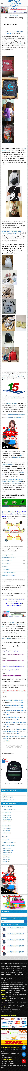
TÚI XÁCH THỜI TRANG (8, 842)
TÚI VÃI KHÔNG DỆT (8, 850)
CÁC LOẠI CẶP (6, 825)
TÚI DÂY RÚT (6, 859)
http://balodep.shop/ (13, 669)
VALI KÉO (4, 836)
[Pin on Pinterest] (18, 746)
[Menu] (2, 3)
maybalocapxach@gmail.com (16, 417)
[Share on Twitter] (12, 746)
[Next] (26, 772)
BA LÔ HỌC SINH (7, 819)
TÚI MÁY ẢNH (6, 857)
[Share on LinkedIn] (20, 746)
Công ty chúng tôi (8, 464)
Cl (6, 714)
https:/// (12, 675)
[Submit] (25, 921)
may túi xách (14, 403)
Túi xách (19, 624)
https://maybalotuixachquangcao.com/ (13, 660)
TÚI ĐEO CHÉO (7, 848)
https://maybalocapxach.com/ (16, 654)
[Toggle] (24, 560)
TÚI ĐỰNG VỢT (7, 855)
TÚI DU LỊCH (5, 839)
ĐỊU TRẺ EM (6, 861)
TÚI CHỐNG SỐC (7, 852)
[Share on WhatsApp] (7, 746)
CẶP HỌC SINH (7, 833)
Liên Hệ (4, 794)
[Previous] (1, 772)
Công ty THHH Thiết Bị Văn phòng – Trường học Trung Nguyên (13, 376)
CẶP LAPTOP (6, 830)
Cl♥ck (21, 702)
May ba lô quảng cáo (7, 797)
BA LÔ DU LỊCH (7, 815)
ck (8, 714)
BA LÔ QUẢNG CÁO (7, 806)
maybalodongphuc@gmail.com (16, 414)
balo (16, 43)
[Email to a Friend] (15, 746)
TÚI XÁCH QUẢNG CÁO (8, 809)
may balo (8, 403)
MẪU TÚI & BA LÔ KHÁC (8, 845)
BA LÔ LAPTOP (7, 817)
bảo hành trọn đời (15, 457)
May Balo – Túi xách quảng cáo (14, 5)
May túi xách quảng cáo (8, 799)
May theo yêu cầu (14, 15)
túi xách (20, 43)
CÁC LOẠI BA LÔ (6, 812)
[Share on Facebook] (10, 746)
